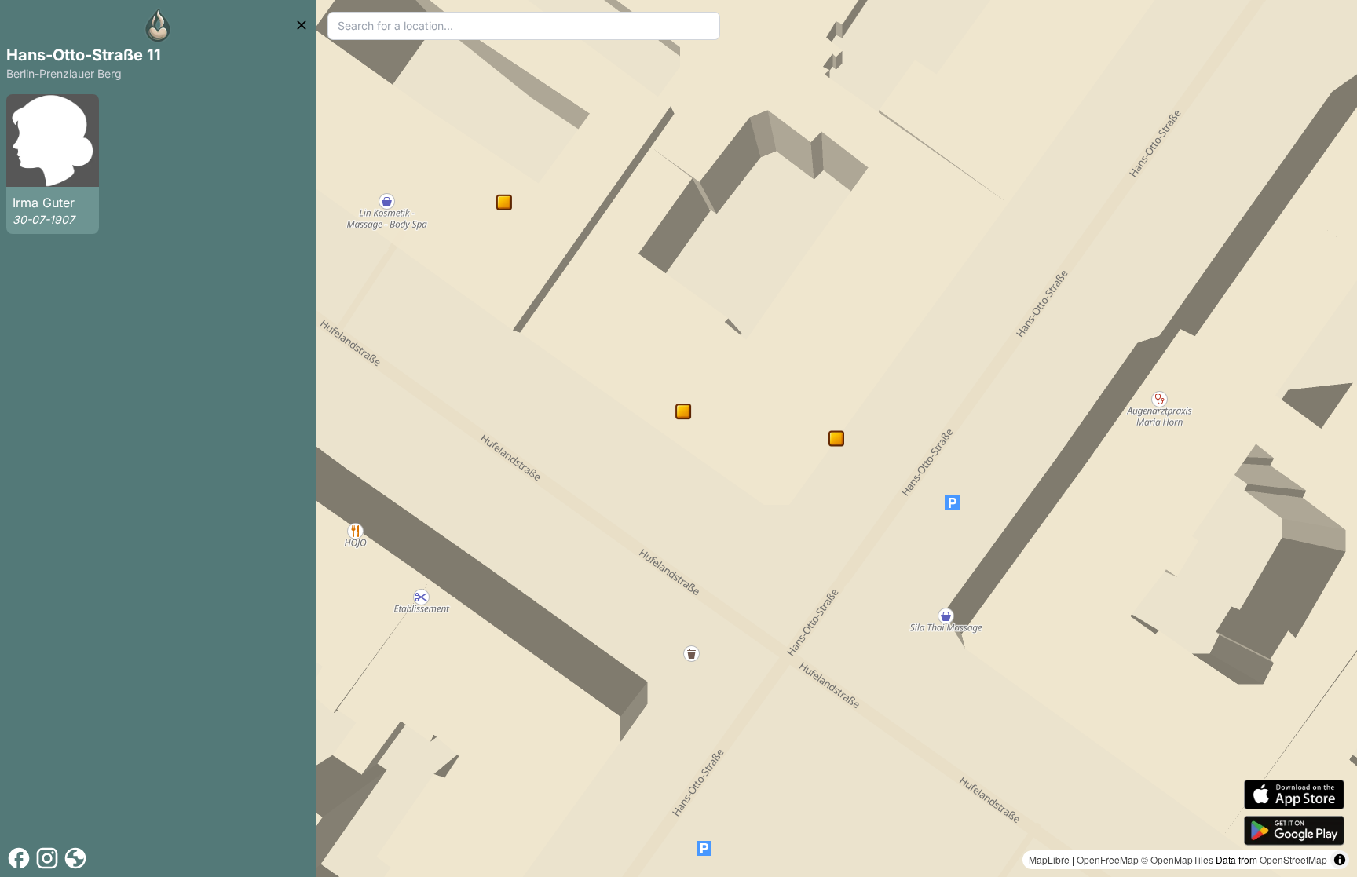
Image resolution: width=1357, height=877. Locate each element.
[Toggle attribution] (1339, 859)
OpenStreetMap (1293, 859)
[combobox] (524, 26)
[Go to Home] (158, 25)
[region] (836, 438)
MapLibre (1049, 859)
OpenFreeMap (1108, 859)
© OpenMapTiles (1177, 859)
